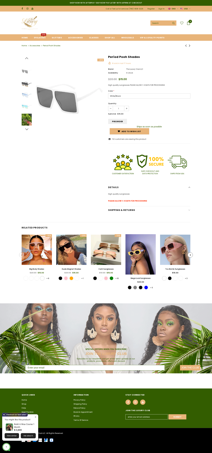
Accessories (35, 45)
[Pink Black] (129, 287)
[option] (69, 93)
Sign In (161, 8)
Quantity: (112, 103)
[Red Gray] (135, 287)
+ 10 (117, 278)
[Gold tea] (100, 278)
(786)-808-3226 (136, 8)
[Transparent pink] (66, 278)
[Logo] (30, 23)
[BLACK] (170, 278)
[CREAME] (181, 278)
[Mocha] (26, 278)
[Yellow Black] (140, 287)
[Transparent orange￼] (71, 278)
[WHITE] (164, 278)
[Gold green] (111, 278)
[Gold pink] (106, 278)
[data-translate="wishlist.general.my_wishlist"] (181, 23)
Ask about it (28, 436)
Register (151, 8)
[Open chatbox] (6, 447)
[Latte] (37, 278)
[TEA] (175, 278)
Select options (37, 252)
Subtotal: (112, 114)
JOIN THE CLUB (190, 367)
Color (111, 91)
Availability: (113, 73)
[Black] (60, 278)
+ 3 (151, 287)
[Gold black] (95, 278)
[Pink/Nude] (31, 278)
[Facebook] (23, 8)
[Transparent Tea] (77, 278)
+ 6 (47, 278)
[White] (42, 278)
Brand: (111, 69)
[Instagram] (28, 8)
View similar (12, 436)
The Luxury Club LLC (134, 69)
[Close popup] (35, 417)
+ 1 (82, 278)
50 (113, 139)
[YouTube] (33, 8)
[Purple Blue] (146, 287)
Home (24, 45)
